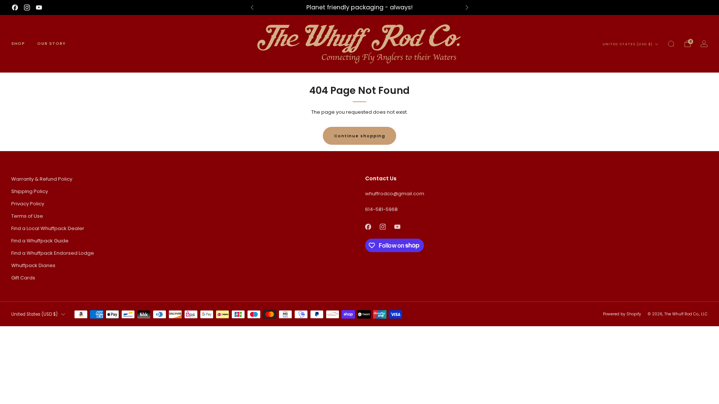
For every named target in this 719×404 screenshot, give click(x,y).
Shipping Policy (29, 191)
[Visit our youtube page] (39, 7)
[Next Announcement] (467, 7)
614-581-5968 (381, 209)
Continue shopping (359, 136)
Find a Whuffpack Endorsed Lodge (52, 253)
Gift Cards (23, 277)
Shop (18, 43)
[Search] (671, 44)
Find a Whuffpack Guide (40, 240)
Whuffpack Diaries (33, 265)
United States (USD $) (628, 44)
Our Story (51, 43)
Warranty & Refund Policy (41, 179)
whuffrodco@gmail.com (394, 193)
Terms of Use (27, 216)
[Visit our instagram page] (27, 7)
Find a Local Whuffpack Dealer (47, 228)
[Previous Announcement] (252, 7)
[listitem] (359, 7)
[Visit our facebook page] (15, 7)
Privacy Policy (27, 203)
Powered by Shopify (622, 314)
